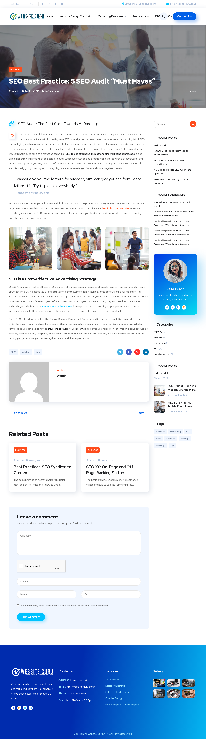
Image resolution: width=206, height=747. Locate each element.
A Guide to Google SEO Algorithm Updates (172, 171)
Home (27, 16)
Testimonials (140, 16)
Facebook (129, 352)
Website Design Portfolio (75, 16)
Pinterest (137, 352)
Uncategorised (162, 354)
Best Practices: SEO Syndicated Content (42, 469)
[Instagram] (49, 4)
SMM (13, 352)
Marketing (159, 342)
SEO (156, 348)
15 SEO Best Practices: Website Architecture (171, 152)
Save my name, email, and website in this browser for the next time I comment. (64, 605)
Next (140, 413)
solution (26, 352)
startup (185, 438)
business (160, 431)
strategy (160, 445)
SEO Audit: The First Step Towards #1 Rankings (58, 123)
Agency (158, 331)
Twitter (120, 352)
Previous (21, 413)
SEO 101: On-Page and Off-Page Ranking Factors (110, 469)
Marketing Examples (110, 16)
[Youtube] (62, 4)
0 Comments (52, 91)
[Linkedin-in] (55, 4)
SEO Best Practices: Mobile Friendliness (169, 162)
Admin (15, 91)
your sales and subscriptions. (57, 306)
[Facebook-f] (42, 4)
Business (15, 69)
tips (38, 352)
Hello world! (160, 145)
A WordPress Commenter (168, 202)
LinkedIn (146, 352)
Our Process (45, 16)
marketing (175, 431)
